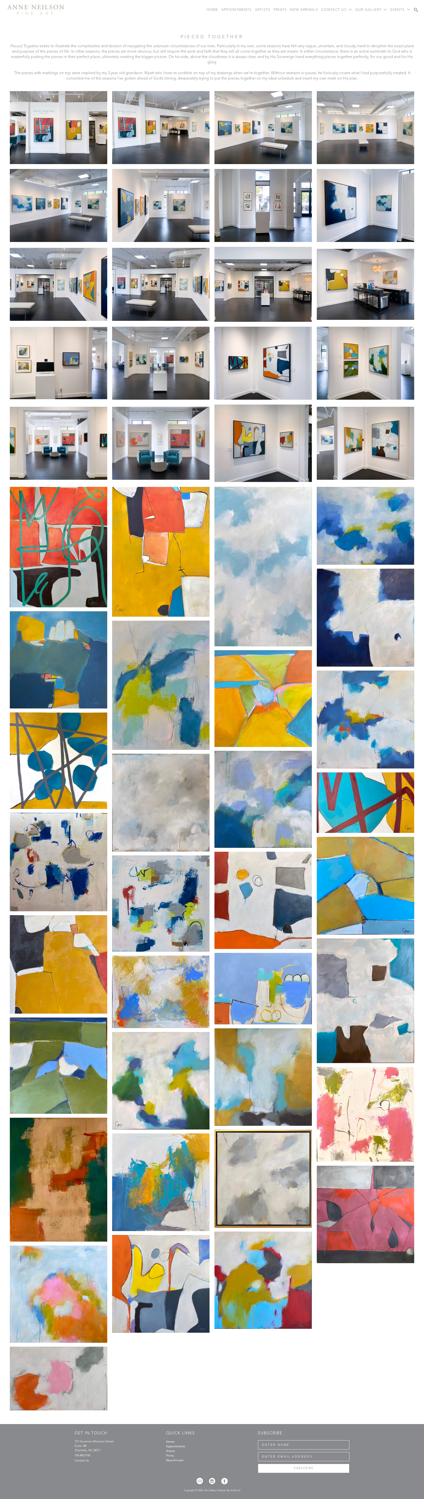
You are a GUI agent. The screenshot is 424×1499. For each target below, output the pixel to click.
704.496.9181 (83, 1455)
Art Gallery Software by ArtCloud (222, 1490)
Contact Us (82, 1460)
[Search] (416, 10)
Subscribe (304, 1468)
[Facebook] (224, 1481)
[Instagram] (213, 1481)
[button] (336, 10)
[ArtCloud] (201, 1481)
